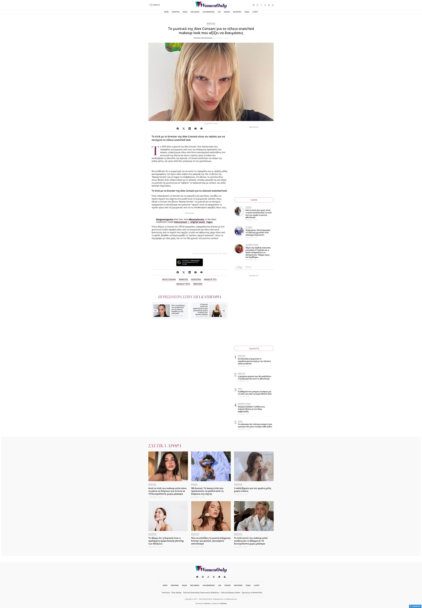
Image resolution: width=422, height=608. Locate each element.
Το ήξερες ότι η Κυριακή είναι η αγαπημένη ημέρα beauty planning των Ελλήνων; (166, 540)
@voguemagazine (164, 219)
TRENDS (248, 207)
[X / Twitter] (183, 128)
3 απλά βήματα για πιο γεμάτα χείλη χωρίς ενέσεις (252, 490)
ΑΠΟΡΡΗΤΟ (416, 606)
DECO (240, 388)
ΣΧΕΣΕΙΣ (227, 12)
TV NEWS (249, 227)
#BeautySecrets (196, 219)
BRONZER (198, 284)
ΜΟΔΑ (185, 12)
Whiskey (224, 603)
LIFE (219, 12)
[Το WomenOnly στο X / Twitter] (264, 5)
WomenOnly (211, 569)
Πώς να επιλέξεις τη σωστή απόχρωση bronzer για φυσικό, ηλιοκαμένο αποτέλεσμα (210, 540)
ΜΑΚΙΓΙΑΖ (211, 23)
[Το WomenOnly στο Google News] (268, 5)
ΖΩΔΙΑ (247, 12)
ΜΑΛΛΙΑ (248, 267)
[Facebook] (177, 128)
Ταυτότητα (166, 592)
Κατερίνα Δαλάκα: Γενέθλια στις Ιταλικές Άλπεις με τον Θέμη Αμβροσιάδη (251, 409)
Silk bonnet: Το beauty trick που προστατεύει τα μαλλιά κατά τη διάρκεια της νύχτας (207, 491)
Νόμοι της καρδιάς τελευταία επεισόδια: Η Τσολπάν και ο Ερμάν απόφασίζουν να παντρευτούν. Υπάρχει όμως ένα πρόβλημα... (258, 252)
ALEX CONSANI (169, 279)
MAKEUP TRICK (183, 284)
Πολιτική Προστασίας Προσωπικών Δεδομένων (201, 592)
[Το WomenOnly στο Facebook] (252, 5)
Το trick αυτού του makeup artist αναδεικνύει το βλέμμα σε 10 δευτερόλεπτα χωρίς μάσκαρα (251, 540)
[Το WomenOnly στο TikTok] (260, 5)
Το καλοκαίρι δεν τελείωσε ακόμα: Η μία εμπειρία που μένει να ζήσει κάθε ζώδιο (255, 425)
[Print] (201, 128)
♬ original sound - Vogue (200, 222)
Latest (254, 199)
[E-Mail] (195, 128)
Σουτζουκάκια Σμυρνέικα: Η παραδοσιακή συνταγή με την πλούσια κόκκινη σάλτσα (254, 361)
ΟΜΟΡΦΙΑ (175, 12)
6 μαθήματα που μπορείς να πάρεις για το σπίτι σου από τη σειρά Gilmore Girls (255, 392)
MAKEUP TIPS (210, 279)
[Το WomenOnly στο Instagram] (256, 5)
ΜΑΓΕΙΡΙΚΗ (237, 12)
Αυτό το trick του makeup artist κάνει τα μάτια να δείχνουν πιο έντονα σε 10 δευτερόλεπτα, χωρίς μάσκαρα (167, 491)
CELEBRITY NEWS (252, 245)
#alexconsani (180, 222)
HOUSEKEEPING (208, 12)
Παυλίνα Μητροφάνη (203, 38)
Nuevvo (207, 603)
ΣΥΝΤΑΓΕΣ (241, 356)
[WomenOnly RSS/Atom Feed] (272, 5)
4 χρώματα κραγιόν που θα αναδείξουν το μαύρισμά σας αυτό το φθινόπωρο (254, 377)
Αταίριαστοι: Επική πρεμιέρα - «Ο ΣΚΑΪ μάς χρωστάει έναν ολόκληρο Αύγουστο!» (258, 232)
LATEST (255, 12)
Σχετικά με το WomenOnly (252, 592)
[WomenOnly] (211, 5)
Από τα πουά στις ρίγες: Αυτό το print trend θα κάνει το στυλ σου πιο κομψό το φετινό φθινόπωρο (259, 214)
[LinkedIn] (189, 128)
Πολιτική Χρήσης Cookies (230, 592)
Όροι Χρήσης (176, 592)
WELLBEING (195, 12)
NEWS (166, 12)
